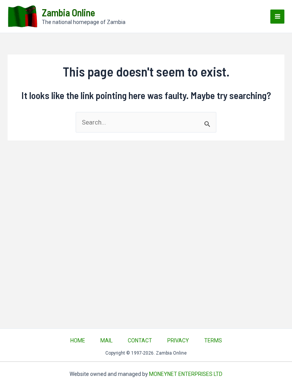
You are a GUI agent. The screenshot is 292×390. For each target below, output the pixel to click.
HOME (77, 340)
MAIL (106, 340)
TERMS (213, 340)
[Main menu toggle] (277, 17)
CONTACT (140, 340)
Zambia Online (68, 12)
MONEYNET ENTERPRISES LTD (185, 374)
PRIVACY (178, 340)
